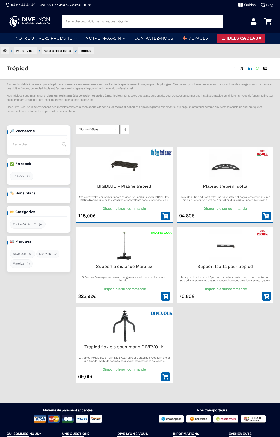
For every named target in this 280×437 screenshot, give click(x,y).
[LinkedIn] (250, 68)
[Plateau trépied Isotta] (225, 165)
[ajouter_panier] (165, 216)
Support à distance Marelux (124, 266)
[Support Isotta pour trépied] (225, 245)
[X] (242, 68)
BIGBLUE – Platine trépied (124, 186)
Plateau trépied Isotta (225, 186)
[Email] (265, 68)
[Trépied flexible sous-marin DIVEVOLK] (124, 326)
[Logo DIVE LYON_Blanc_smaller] (31, 15)
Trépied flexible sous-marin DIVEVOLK (124, 347)
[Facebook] (234, 68)
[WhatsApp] (257, 68)
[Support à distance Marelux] (124, 245)
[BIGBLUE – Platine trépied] (124, 165)
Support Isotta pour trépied (225, 266)
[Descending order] (125, 129)
